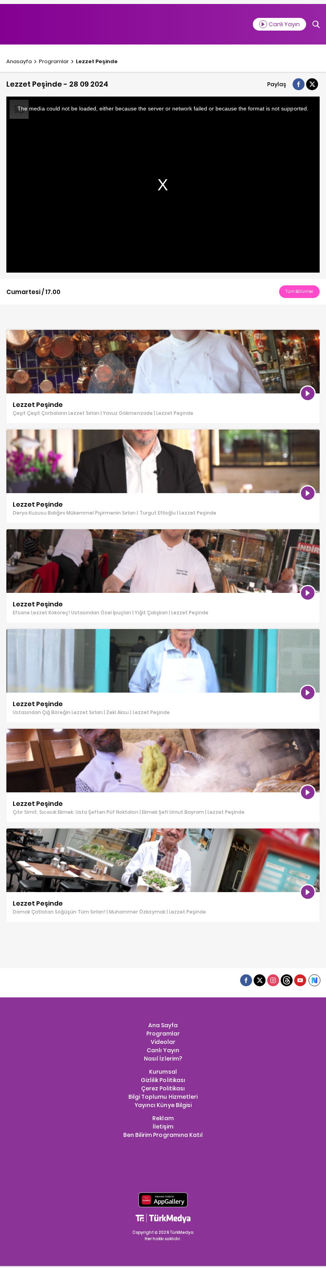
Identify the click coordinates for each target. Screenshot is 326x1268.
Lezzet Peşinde (97, 61)
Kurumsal (163, 1072)
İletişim (163, 1127)
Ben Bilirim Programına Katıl (162, 1135)
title (11, 334)
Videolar (163, 1042)
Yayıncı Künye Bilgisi (162, 1105)
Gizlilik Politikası (163, 1080)
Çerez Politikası (163, 1088)
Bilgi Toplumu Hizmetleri (162, 1097)
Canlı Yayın (163, 1050)
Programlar (54, 61)
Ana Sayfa (163, 1025)
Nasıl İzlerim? (163, 1059)
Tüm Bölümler (299, 291)
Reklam (162, 1118)
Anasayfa (19, 61)
